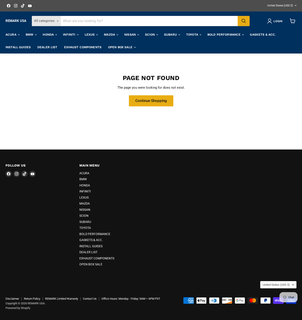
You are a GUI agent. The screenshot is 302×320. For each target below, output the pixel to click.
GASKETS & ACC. (263, 34)
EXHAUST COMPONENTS (83, 47)
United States (280, 5)
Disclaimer (12, 298)
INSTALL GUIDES (18, 47)
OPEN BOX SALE (120, 47)
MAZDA (110, 34)
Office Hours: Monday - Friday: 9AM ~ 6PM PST (130, 298)
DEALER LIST (47, 47)
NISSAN (130, 34)
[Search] (244, 21)
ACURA (11, 34)
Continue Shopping (151, 100)
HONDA (49, 34)
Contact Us (90, 298)
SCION (150, 34)
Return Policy (32, 298)
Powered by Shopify (18, 308)
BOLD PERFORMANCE (224, 34)
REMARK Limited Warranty (61, 298)
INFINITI (69, 34)
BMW (30, 34)
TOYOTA (192, 34)
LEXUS (90, 34)
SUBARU (171, 34)
